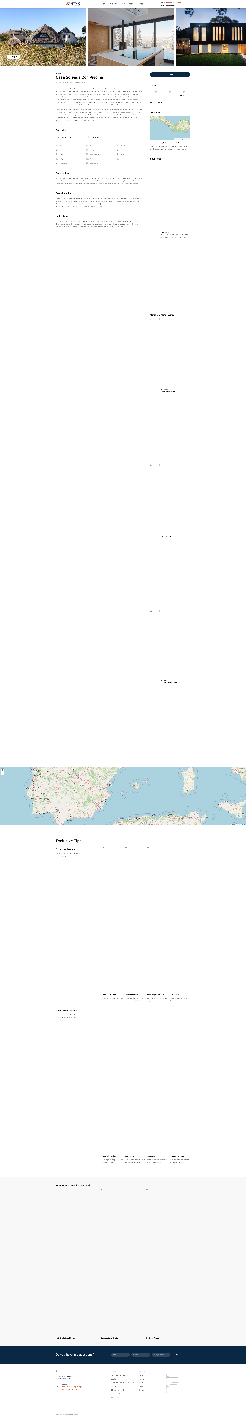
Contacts (140, 4)
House (58, 73)
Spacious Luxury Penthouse (111, 1338)
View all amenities (156, 102)
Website (170, 74)
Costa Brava (165, 535)
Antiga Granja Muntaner (169, 682)
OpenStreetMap (186, 139)
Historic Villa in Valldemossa (66, 1338)
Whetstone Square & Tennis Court (123, 1383)
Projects (142, 1379)
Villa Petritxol (166, 537)
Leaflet (178, 139)
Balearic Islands (82, 1185)
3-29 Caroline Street (118, 1375)
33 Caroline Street (117, 1390)
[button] (170, 126)
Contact (141, 1390)
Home (104, 4)
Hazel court (115, 1386)
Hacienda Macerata (168, 391)
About (123, 4)
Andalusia (164, 389)
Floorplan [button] (14, 57)
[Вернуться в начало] (73, 4)
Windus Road (115, 1394)
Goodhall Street (116, 1379)
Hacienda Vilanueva (153, 1338)
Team (131, 4)
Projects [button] (113, 4)
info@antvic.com (171, 5)
